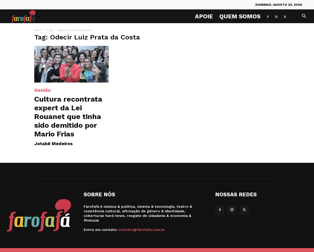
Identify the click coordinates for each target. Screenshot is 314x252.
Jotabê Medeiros (53, 143)
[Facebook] (267, 16)
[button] (303, 16)
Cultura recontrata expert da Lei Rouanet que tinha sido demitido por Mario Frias (68, 116)
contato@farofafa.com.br (142, 229)
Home (38, 30)
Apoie (204, 16)
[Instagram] (276, 16)
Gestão (42, 90)
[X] (284, 16)
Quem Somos (239, 16)
